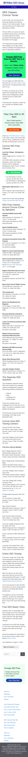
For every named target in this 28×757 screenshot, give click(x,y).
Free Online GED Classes (11, 704)
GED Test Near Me (9, 722)
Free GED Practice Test (11, 707)
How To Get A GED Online (12, 709)
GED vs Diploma (9, 728)
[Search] (22, 654)
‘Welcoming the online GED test (12, 581)
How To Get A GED (10, 712)
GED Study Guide (9, 725)
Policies (6, 699)
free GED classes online (18, 83)
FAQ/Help (7, 694)
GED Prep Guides (9, 715)
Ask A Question (9, 696)
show (16, 647)
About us (7, 691)
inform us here (11, 638)
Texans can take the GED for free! (12, 200)
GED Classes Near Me (11, 720)
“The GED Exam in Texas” (17, 136)
